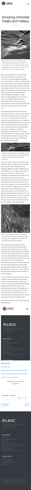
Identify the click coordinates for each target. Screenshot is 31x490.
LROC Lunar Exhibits (7, 460)
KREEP (15, 269)
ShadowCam (5, 441)
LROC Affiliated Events (7, 462)
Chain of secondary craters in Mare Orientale (14, 374)
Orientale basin (5, 79)
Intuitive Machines (6, 443)
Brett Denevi (18, 381)
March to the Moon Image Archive (11, 450)
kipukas (10, 171)
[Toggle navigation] (28, 4)
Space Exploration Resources (9, 446)
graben (6, 118)
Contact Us (5, 464)
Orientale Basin (5, 367)
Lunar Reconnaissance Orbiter (9, 439)
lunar (2, 118)
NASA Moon (5, 437)
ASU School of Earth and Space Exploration (13, 445)
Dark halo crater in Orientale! (9, 377)
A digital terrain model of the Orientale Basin (14, 370)
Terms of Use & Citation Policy (18, 482)
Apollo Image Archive (7, 448)
